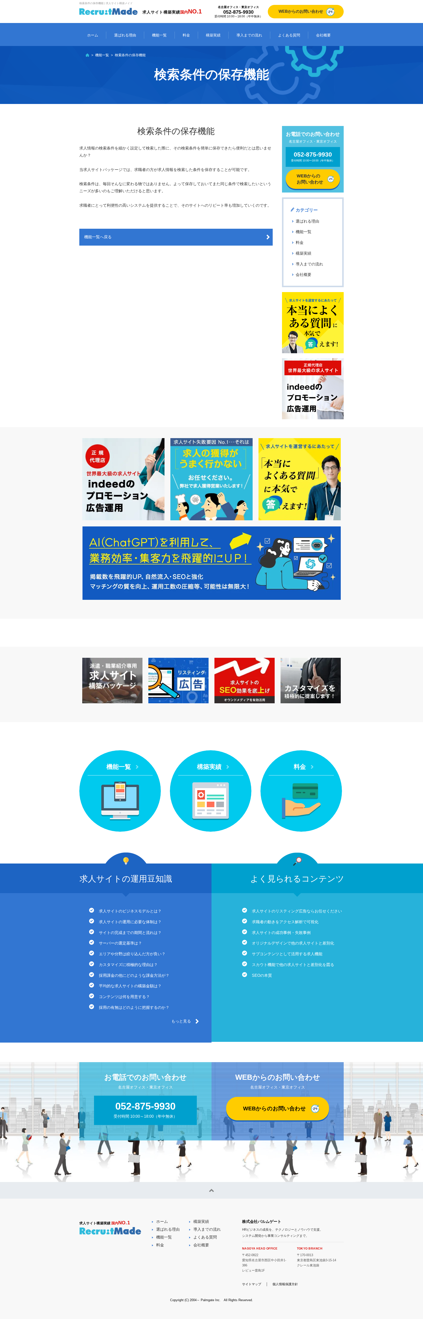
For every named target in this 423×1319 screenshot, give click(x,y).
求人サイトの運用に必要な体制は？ (130, 922)
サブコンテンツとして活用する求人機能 (287, 954)
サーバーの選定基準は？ (120, 943)
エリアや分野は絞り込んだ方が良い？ (132, 954)
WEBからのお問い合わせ (301, 11)
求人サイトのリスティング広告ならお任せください (297, 911)
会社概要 (323, 35)
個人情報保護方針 (285, 1284)
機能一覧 (159, 35)
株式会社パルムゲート (261, 1221)
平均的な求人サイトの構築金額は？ (130, 986)
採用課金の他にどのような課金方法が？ (134, 975)
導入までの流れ (249, 35)
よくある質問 (289, 35)
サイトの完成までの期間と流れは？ (130, 933)
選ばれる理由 (125, 35)
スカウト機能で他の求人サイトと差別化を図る (293, 965)
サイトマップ (251, 1284)
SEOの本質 (262, 975)
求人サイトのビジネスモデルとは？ (130, 911)
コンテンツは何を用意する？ (124, 997)
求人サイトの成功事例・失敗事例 (281, 933)
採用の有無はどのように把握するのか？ (134, 1007)
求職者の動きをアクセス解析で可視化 (285, 922)
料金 (186, 35)
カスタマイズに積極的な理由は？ (128, 965)
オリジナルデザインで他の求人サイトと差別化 (293, 943)
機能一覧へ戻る (98, 237)
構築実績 (213, 35)
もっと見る (181, 1021)
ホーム (92, 35)
